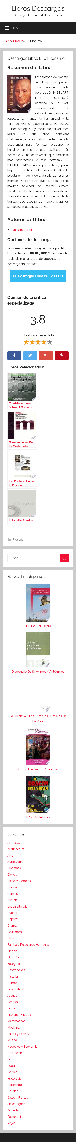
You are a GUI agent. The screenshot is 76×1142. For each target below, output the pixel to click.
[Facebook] (14, 355)
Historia (12, 976)
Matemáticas (16, 1021)
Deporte (13, 919)
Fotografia (14, 964)
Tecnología (15, 1116)
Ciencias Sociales (19, 881)
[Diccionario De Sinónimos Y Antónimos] (38, 650)
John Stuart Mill (21, 230)
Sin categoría (16, 1104)
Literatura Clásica (19, 1015)
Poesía (11, 1065)
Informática (15, 989)
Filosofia (18, 40)
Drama (12, 925)
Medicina (13, 1027)
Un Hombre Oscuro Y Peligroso (38, 769)
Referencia (14, 1085)
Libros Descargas (38, 8)
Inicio (8, 40)
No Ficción (14, 1053)
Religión (12, 1091)
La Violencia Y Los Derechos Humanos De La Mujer (38, 718)
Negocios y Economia (22, 1046)
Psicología (14, 1078)
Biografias (14, 868)
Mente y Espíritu (18, 1034)
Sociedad (13, 1110)
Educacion (14, 932)
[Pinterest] (62, 355)
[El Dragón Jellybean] (38, 795)
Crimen (12, 900)
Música (12, 1040)
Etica (10, 938)
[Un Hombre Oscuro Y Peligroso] (38, 747)
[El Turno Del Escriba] (38, 604)
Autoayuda (15, 862)
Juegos (12, 995)
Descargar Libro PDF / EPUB (40, 276)
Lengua (12, 1002)
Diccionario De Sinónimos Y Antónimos (38, 671)
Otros (11, 1059)
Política (12, 1072)
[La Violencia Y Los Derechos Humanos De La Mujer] (38, 696)
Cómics (12, 893)
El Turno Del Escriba (38, 626)
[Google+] (46, 355)
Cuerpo (12, 913)
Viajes (11, 1123)
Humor (12, 983)
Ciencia (12, 874)
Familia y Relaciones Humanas (28, 944)
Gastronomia (16, 970)
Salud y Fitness (17, 1097)
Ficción (12, 951)
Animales (13, 842)
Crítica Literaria (17, 906)
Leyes (11, 1008)
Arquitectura (15, 849)
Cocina (12, 887)
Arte (10, 855)
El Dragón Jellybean (38, 817)
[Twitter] (30, 355)
